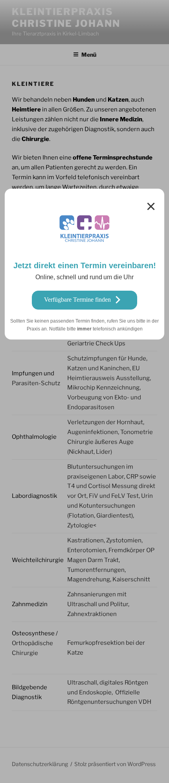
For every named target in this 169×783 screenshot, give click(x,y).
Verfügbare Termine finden (77, 299)
